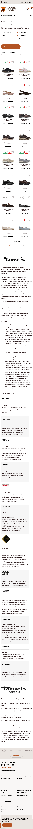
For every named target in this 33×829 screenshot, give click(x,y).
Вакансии (3, 809)
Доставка (4, 790)
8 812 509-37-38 (7, 765)
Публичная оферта (22, 795)
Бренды (13, 21)
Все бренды (16, 755)
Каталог (6, 21)
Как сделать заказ (22, 792)
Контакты (20, 809)
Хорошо (7, 825)
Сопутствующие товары (24, 776)
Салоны (3, 812)
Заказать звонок (6, 767)
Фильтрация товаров (10, 46)
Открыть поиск (31, 16)
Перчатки (5, 39)
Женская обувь (7, 32)
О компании (4, 806)
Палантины (22, 35)
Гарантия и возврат (6, 795)
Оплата (3, 792)
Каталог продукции (8, 16)
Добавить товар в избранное (13, 62)
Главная (1, 21)
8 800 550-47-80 (8, 762)
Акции (2, 797)
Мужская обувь (24, 32)
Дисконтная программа (24, 790)
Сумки (21, 39)
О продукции (21, 806)
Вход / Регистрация (26, 2)
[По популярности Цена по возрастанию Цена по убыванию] (11, 56)
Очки (3, 35)
